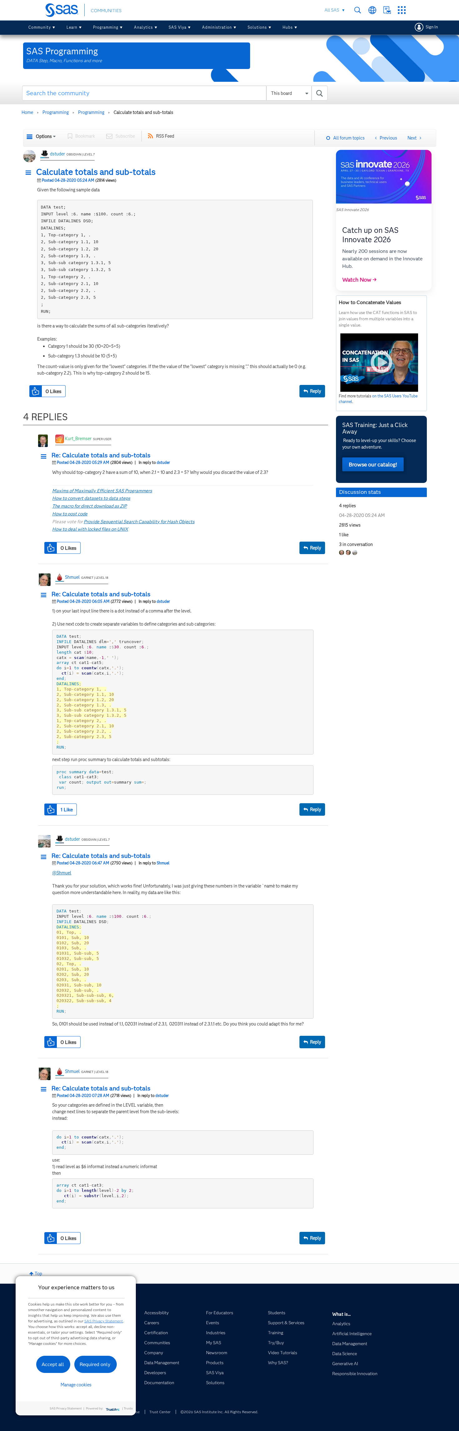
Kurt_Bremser (78, 438)
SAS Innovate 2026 (352, 209)
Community (39, 27)
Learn (72, 27)
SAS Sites (402, 10)
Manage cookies (76, 1385)
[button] (30, 173)
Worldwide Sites (372, 10)
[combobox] (175, 93)
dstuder (57, 154)
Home (27, 112)
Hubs (288, 27)
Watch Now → (359, 279)
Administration (217, 27)
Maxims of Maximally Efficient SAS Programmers (102, 491)
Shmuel (72, 577)
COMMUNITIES (106, 10)
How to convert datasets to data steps (91, 498)
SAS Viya (177, 27)
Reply (315, 391)
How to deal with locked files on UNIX (90, 529)
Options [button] (44, 136)
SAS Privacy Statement (103, 1321)
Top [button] (38, 1273)
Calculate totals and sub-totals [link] (143, 112)
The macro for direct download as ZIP (89, 506)
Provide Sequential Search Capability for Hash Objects (139, 521)
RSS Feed (165, 136)
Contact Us (387, 10)
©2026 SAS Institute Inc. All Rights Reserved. (219, 1411)
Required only (95, 1364)
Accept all (53, 1364)
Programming (105, 27)
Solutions (257, 27)
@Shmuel (61, 873)
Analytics (143, 27)
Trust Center (159, 1411)
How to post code (69, 514)
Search (358, 10)
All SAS (331, 10)
